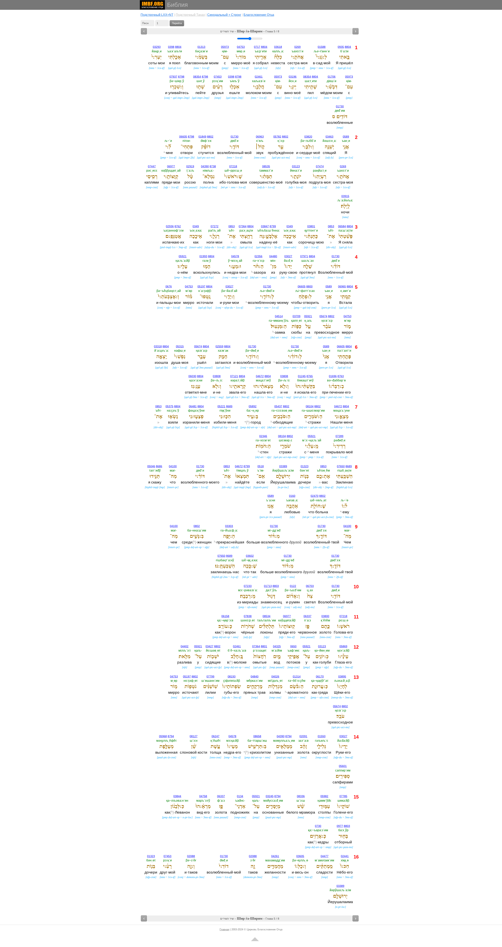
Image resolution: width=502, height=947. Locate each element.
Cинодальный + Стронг (224, 14)
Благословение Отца (259, 14)
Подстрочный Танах (190, 14)
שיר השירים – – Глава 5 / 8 (249, 31)
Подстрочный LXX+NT (157, 14)
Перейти (177, 23)
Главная (224, 929)
